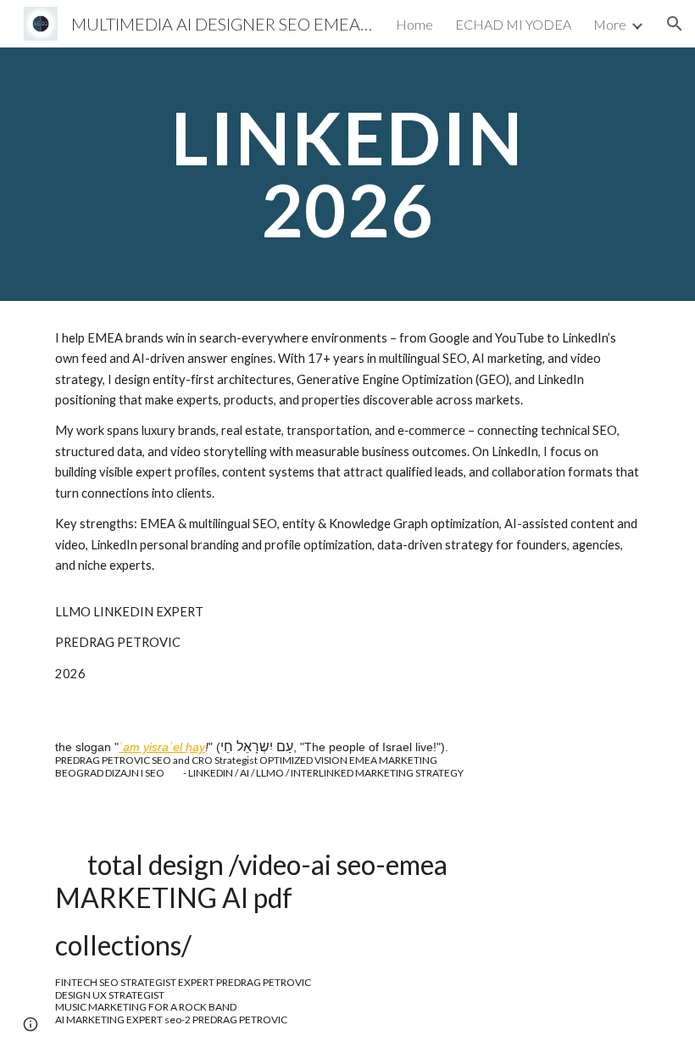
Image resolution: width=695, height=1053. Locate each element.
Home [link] (414, 24)
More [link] (609, 24)
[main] (348, 174)
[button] (674, 23)
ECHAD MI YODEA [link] (513, 24)
